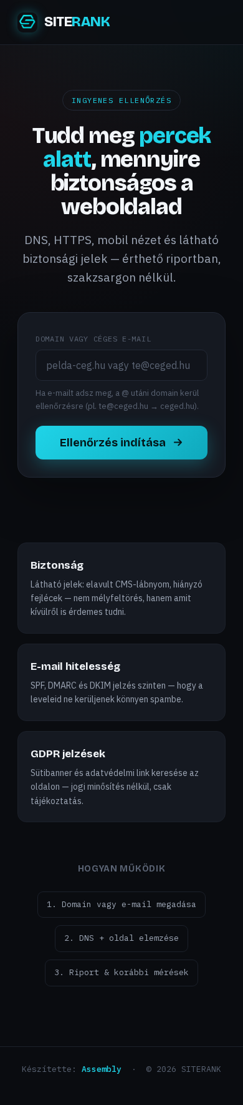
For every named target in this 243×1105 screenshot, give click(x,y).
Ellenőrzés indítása (113, 442)
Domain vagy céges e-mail (93, 338)
